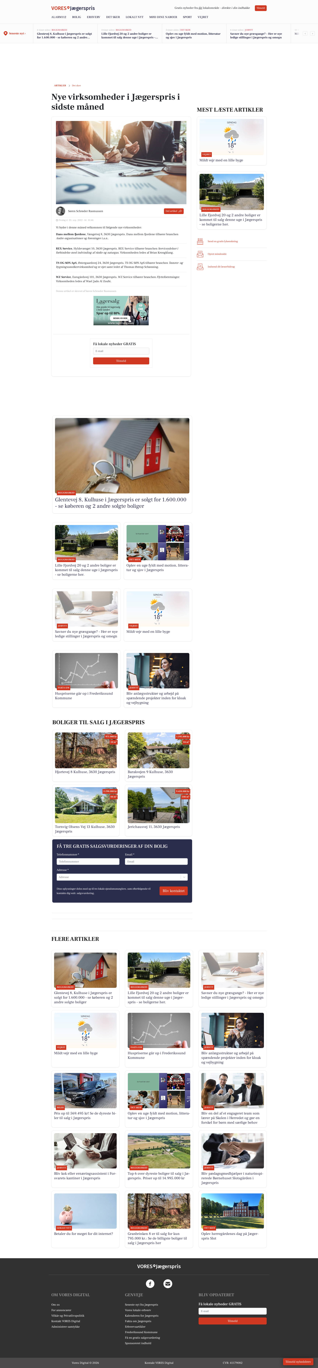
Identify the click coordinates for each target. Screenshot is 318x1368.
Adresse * (63, 870)
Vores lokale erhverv (138, 1310)
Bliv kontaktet (174, 891)
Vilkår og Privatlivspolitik (67, 1316)
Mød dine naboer (163, 17)
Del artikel (171, 211)
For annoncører (61, 1310)
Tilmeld (261, 8)
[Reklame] (121, 310)
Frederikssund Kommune (141, 1332)
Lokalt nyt (134, 17)
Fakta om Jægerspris (138, 1321)
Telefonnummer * (68, 854)
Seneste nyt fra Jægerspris (141, 1305)
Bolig (76, 17)
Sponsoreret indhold (138, 1343)
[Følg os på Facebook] (150, 1283)
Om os (55, 1305)
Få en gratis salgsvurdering (142, 1338)
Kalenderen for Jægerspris (141, 1316)
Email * (129, 854)
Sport (187, 17)
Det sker (113, 17)
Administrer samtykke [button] (65, 1327)
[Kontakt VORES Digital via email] (167, 1283)
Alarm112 (58, 17)
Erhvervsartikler (135, 1327)
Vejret (203, 17)
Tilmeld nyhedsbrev (298, 1362)
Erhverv (93, 17)
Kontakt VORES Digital (65, 1321)
